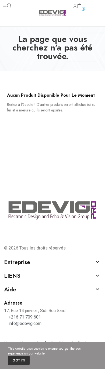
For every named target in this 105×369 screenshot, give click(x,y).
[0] (79, 6)
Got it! (18, 360)
